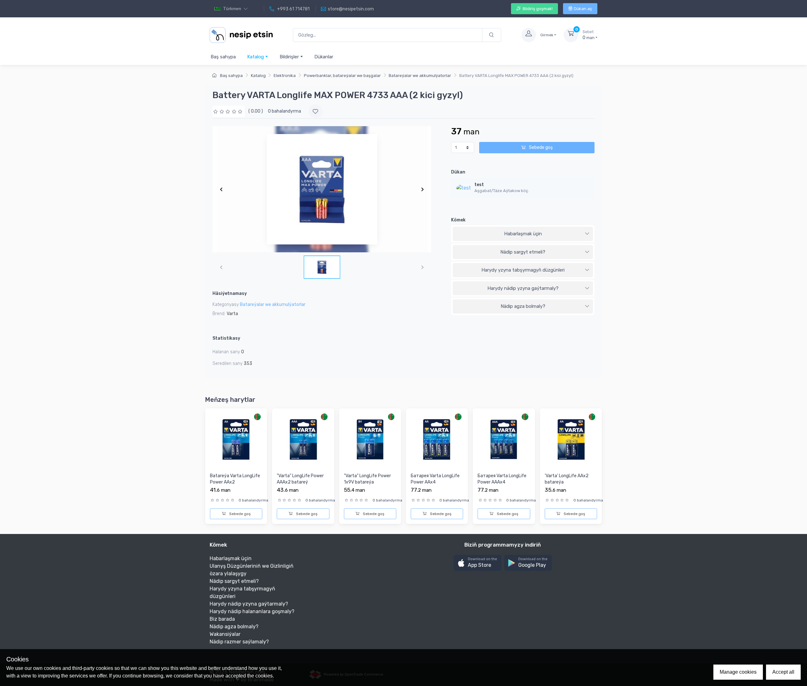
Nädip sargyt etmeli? (522, 252)
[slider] (228, 111)
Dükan (458, 172)
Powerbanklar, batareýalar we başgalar (342, 75)
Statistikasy (226, 338)
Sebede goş (540, 147)
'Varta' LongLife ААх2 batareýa (567, 479)
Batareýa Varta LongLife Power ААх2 (235, 479)
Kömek (458, 220)
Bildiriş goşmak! (537, 8)
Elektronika (285, 75)
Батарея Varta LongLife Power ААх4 (435, 479)
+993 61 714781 (293, 9)
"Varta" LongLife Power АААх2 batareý (300, 479)
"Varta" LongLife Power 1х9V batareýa (367, 479)
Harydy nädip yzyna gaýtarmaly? (523, 288)
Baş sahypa (223, 57)
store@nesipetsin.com (351, 9)
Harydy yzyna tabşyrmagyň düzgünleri (523, 270)
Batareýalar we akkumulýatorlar (420, 75)
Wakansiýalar (225, 634)
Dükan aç (583, 8)
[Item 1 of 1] (321, 189)
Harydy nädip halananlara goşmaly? (252, 611)
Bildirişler (290, 57)
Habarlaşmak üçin (523, 234)
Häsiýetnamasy (229, 293)
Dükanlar (323, 57)
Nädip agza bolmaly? (523, 306)
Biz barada (222, 619)
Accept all (783, 672)
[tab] (522, 234)
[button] (478, 563)
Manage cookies (738, 672)
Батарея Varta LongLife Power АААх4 (502, 479)
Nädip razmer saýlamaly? (239, 642)
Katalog (256, 57)
